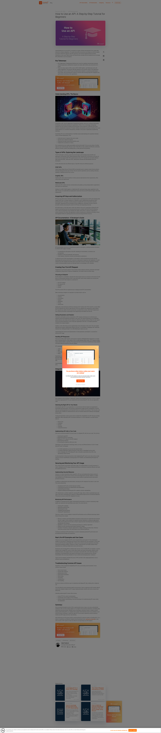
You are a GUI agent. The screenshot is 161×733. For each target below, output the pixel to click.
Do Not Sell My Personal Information (118, 730)
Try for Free (80, 381)
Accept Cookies (132, 730)
